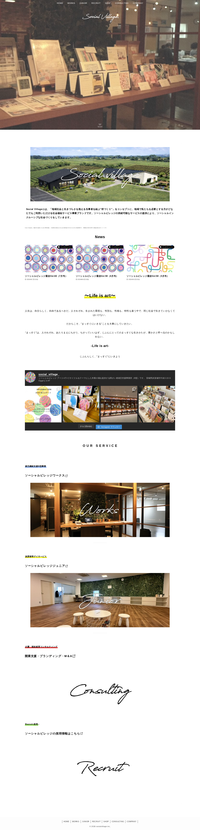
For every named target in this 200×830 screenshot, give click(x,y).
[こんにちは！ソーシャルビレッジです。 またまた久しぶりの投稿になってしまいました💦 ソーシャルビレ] (43, 404)
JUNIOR (85, 822)
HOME (66, 822)
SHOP (106, 822)
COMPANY (131, 822)
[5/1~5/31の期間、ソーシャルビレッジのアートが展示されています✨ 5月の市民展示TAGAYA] (119, 404)
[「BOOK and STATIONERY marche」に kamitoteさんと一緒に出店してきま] (157, 404)
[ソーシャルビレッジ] (100, 16)
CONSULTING (118, 822)
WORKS (75, 822)
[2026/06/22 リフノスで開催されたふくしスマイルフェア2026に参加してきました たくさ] (81, 404)
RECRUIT (96, 822)
